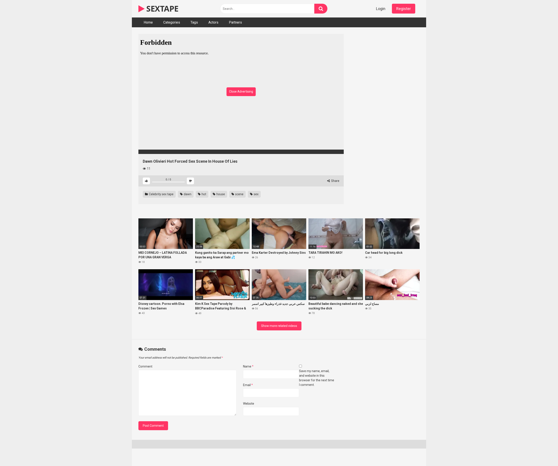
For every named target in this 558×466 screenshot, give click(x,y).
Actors (213, 22)
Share (334, 181)
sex (256, 194)
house (220, 194)
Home (148, 22)
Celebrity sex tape (161, 194)
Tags (194, 22)
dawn (187, 194)
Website (248, 403)
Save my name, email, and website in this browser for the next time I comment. (316, 378)
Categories (171, 22)
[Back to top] (543, 452)
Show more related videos (279, 326)
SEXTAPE (162, 8)
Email (248, 385)
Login (380, 8)
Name (248, 366)
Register (403, 8)
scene (239, 194)
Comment (145, 366)
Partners (235, 22)
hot (203, 194)
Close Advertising (241, 91)
